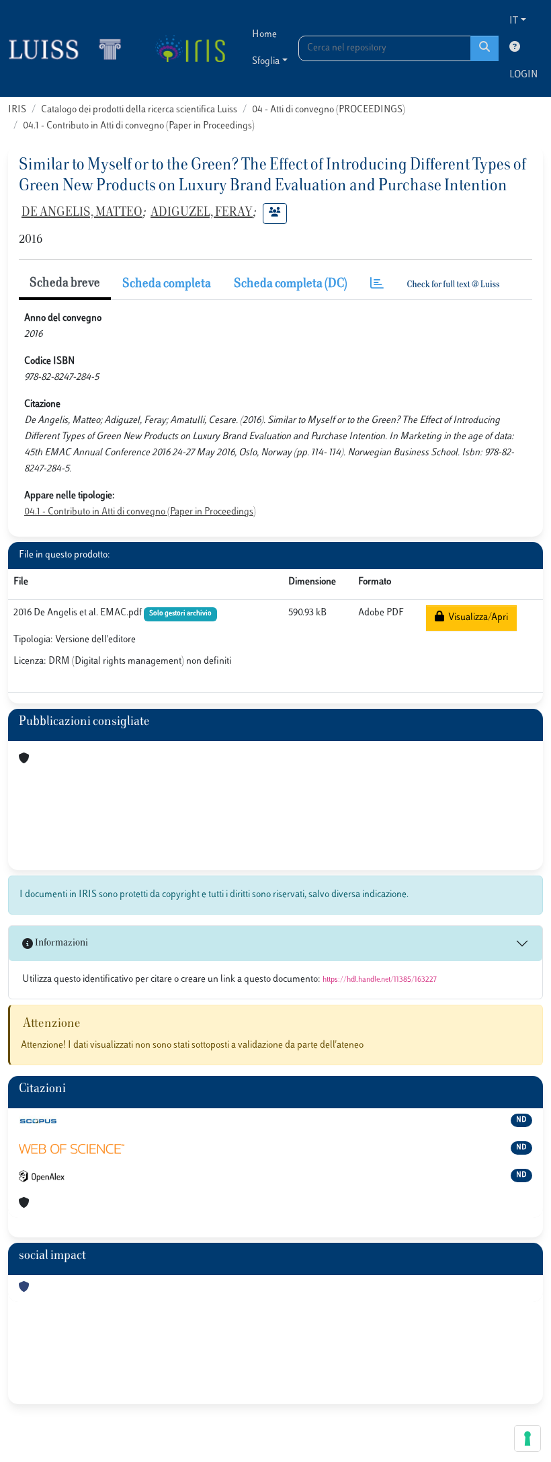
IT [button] (513, 21)
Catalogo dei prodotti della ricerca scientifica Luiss (139, 110)
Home (264, 35)
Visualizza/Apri (476, 618)
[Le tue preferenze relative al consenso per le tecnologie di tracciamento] (527, 1438)
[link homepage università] (190, 48)
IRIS (17, 110)
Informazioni (60, 943)
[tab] (377, 284)
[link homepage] (70, 48)
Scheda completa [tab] (166, 284)
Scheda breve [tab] (65, 284)
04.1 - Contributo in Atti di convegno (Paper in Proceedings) (139, 126)
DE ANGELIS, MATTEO (82, 213)
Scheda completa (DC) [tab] (290, 284)
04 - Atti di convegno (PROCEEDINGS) (328, 110)
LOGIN (523, 75)
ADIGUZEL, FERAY (202, 213)
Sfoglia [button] (266, 61)
